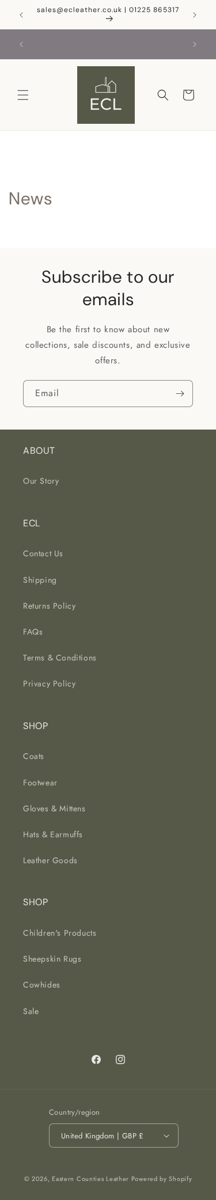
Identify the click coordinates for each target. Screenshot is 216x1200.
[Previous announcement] (21, 15)
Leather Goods (50, 860)
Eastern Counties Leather (90, 1178)
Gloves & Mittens (54, 808)
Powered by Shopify (161, 1178)
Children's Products (59, 933)
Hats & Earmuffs (53, 834)
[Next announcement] (194, 15)
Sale (31, 1011)
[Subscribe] (179, 393)
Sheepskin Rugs (52, 958)
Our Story (41, 481)
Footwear (40, 782)
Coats (33, 756)
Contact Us (43, 553)
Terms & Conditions (60, 657)
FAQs (33, 631)
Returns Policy (49, 606)
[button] (23, 95)
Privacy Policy (49, 683)
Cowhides (41, 984)
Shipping (40, 580)
